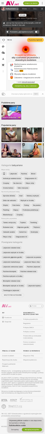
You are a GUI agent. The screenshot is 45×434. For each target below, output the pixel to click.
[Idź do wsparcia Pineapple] (3, 406)
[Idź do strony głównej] (14, 3)
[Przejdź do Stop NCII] (15, 406)
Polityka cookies (29, 332)
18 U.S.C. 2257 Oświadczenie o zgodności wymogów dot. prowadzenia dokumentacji (21, 415)
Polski (34, 306)
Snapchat (8, 322)
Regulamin (27, 323)
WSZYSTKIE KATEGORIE (13, 295)
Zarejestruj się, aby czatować (26, 86)
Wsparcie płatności (30, 360)
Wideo (26, 9)
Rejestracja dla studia (9, 360)
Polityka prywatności (30, 319)
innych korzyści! (28, 82)
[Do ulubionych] (3, 40)
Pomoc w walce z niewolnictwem (29, 343)
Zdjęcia (37, 9)
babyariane (17, 165)
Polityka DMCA (28, 327)
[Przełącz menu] (2, 3)
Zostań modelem (8, 356)
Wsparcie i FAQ (28, 356)
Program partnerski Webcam (8, 365)
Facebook (8, 317)
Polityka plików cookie (17, 425)
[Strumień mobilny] (4, 174)
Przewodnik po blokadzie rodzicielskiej (32, 337)
